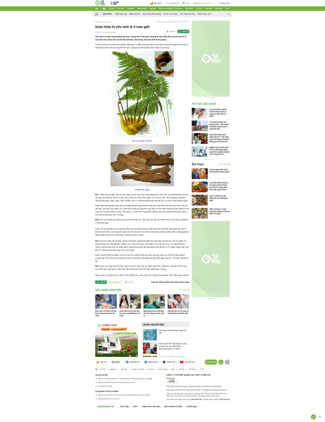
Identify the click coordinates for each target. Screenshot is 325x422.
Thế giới (208, 9)
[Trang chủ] (99, 14)
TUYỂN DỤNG (191, 407)
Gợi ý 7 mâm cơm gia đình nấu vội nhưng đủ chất (218, 198)
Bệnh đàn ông (121, 14)
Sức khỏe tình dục (187, 14)
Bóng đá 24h (153, 362)
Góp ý (135, 407)
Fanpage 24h (135, 362)
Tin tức (111, 9)
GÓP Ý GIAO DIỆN (7, 415)
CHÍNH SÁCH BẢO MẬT (151, 407)
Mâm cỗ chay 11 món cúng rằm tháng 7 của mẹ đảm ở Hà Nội (219, 211)
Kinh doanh (142, 9)
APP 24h (103, 362)
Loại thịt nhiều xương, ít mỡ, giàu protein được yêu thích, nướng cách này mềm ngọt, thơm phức (219, 186)
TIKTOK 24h (171, 362)
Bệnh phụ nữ (134, 14)
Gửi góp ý (117, 282)
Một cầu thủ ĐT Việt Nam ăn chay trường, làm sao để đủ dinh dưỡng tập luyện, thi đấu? (173, 346)
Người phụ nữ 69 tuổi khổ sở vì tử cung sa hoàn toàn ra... (153, 313)
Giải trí (152, 9)
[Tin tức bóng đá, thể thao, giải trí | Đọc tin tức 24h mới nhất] (100, 3)
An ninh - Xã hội (137, 369)
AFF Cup (121, 9)
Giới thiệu (124, 407)
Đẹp (173, 369)
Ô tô (227, 9)
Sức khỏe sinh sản (109, 32)
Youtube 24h (190, 362)
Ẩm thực (198, 164)
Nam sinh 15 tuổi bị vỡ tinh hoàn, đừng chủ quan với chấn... (106, 313)
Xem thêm (183, 290)
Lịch (188, 3)
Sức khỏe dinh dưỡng (152, 14)
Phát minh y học (204, 14)
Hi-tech (199, 9)
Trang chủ (99, 22)
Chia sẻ (185, 31)
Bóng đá (130, 9)
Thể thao (218, 9)
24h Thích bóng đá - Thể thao (170, 9)
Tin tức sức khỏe (170, 14)
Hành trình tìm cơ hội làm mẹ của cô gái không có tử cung (129, 313)
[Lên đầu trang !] (319, 416)
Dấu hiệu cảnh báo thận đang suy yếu (172, 331)
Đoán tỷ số (174, 3)
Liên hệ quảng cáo (105, 407)
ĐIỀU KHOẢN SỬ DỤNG (173, 407)
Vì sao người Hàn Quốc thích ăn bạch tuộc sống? (219, 170)
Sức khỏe (189, 9)
